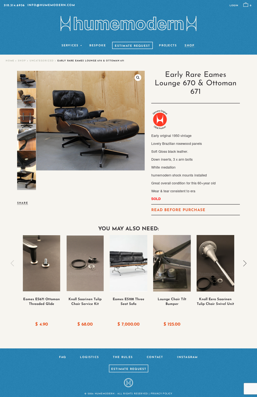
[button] (138, 77)
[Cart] (245, 4)
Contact (155, 357)
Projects (168, 46)
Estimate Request (132, 46)
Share (22, 203)
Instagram (187, 357)
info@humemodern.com (51, 5)
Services (70, 46)
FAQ (62, 357)
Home (10, 61)
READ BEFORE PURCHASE (178, 210)
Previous (12, 263)
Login (234, 6)
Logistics (89, 357)
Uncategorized (42, 61)
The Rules (123, 357)
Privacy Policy (162, 393)
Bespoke (97, 46)
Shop (190, 46)
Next (245, 263)
